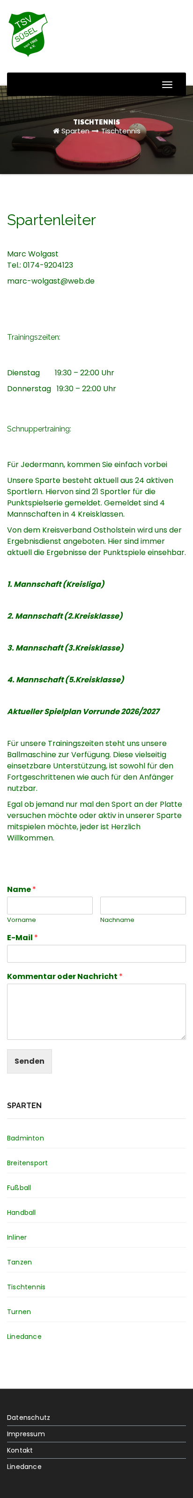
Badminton (25, 1138)
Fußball (19, 1187)
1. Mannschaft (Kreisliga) (55, 584)
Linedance (24, 1336)
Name (21, 890)
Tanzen (19, 1262)
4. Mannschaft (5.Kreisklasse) (65, 679)
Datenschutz (28, 1417)
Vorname (21, 920)
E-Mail (22, 938)
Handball (21, 1212)
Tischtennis (121, 131)
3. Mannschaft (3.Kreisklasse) (65, 648)
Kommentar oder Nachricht (65, 977)
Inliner (17, 1237)
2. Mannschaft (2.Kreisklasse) (65, 616)
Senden (30, 1061)
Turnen (19, 1311)
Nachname (117, 920)
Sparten (75, 131)
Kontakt (20, 1450)
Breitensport (27, 1163)
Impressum (26, 1434)
